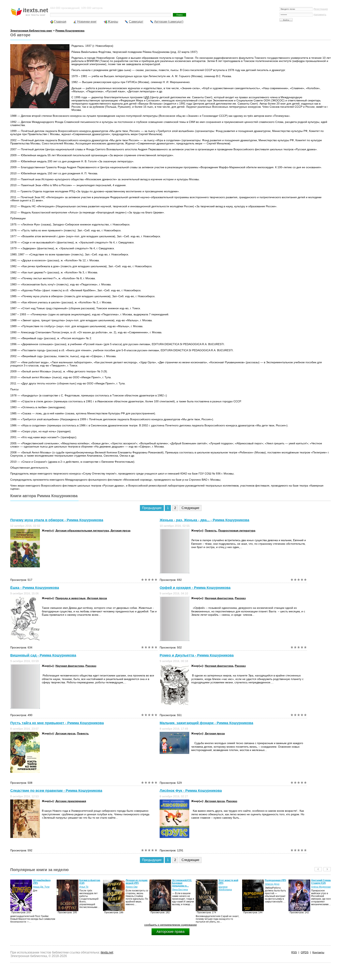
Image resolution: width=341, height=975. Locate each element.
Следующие (190, 508)
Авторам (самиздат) (168, 21)
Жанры (113, 21)
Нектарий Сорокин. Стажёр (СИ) (276, 881)
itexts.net (107, 952)
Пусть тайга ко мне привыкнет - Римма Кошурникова (57, 723)
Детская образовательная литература (82, 530)
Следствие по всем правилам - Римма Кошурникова (56, 791)
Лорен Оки (85, 886)
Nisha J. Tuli (317, 886)
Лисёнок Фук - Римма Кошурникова (191, 791)
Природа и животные (70, 598)
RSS (294, 952)
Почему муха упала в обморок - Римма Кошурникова (56, 520)
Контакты (318, 952)
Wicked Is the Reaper (318, 881)
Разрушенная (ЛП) (229, 880)
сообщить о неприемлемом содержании (170, 924)
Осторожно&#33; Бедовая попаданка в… (135, 883)
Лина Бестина (133, 889)
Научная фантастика (219, 598)
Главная (60, 21)
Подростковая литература (236, 530)
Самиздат (136, 21)
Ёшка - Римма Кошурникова (34, 588)
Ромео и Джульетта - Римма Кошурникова (197, 655)
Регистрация (321, 9)
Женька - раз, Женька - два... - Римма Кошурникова (204, 520)
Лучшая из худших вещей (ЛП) (90, 881)
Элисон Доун (225, 884)
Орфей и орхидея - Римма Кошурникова (195, 588)
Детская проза (120, 530)
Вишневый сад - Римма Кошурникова (43, 655)
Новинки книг (87, 21)
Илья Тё (37, 886)
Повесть (211, 530)
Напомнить (320, 14)
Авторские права (170, 932)
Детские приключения (70, 801)
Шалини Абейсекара (178, 888)
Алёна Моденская (275, 886)
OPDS (304, 952)
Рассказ (240, 598)
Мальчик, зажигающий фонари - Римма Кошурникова (206, 723)
